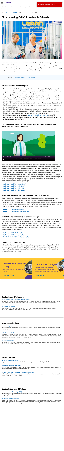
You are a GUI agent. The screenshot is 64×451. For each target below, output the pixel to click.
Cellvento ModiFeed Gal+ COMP (14, 186)
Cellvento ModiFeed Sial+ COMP (14, 190)
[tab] (10, 78)
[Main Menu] (2, 3)
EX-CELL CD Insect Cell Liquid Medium (16, 211)
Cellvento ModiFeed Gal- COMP (13, 188)
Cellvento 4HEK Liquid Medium (13, 233)
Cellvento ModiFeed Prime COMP (14, 184)
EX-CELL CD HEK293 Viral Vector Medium (16, 237)
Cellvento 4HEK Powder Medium (14, 235)
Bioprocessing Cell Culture (12, 12)
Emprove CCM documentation (38, 115)
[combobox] (32, 7)
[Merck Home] (8, 3)
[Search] (61, 7)
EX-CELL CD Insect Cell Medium (13, 209)
